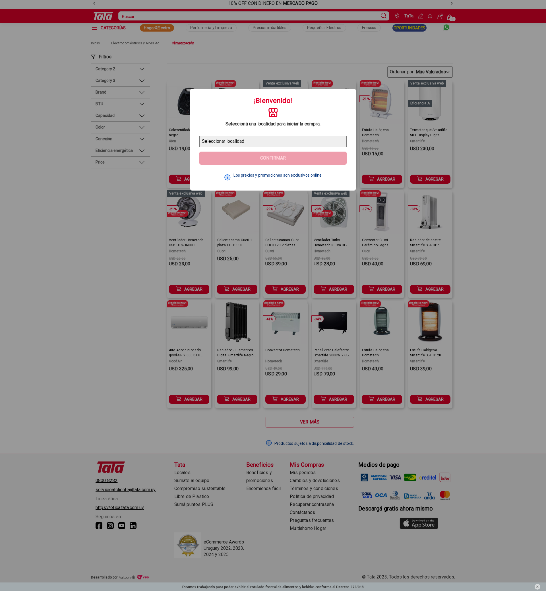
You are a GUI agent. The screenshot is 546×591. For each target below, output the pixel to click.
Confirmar (273, 158)
